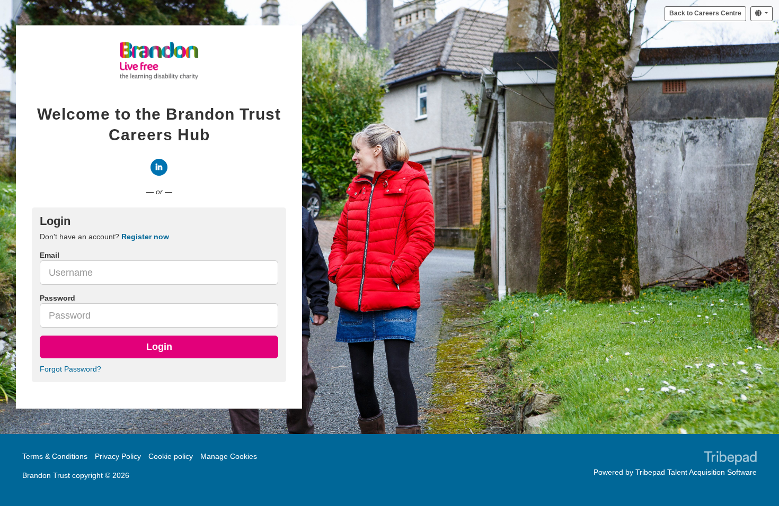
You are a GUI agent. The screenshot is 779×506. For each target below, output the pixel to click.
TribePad (730, 459)
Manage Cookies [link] (228, 456)
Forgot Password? (70, 369)
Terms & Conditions (54, 456)
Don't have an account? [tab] (104, 236)
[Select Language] (761, 13)
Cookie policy (170, 456)
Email (49, 255)
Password (57, 298)
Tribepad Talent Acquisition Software (696, 472)
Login (159, 346)
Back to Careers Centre (705, 13)
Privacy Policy (118, 456)
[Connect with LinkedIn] (159, 167)
